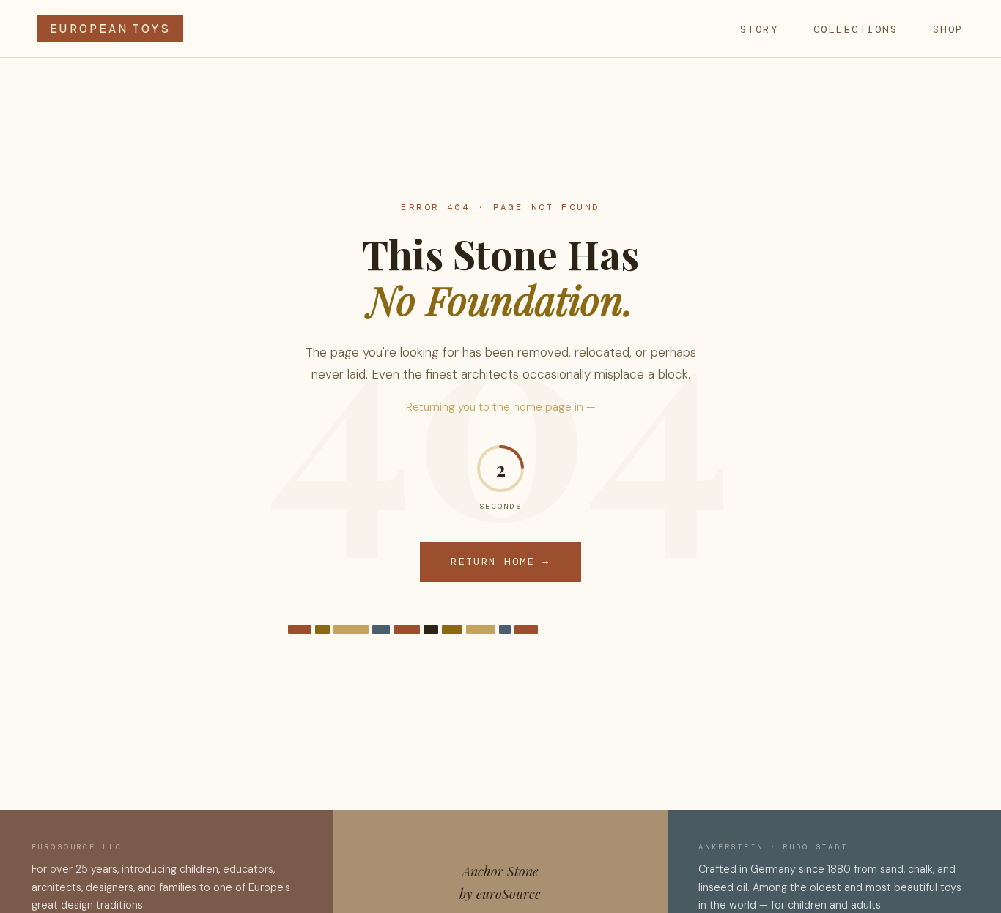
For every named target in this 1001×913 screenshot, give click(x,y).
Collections (855, 29)
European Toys (110, 29)
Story (759, 29)
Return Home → (500, 562)
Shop (948, 29)
